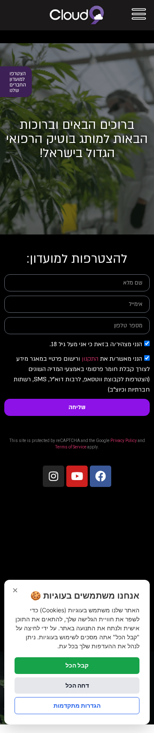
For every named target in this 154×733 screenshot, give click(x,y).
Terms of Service (70, 447)
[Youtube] (77, 476)
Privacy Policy (123, 441)
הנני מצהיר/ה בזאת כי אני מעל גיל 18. (96, 344)
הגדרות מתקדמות (77, 705)
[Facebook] (100, 476)
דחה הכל (77, 685)
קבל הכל (77, 665)
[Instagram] (53, 476)
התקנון (90, 359)
